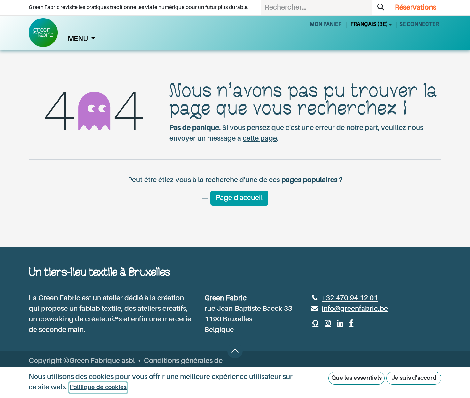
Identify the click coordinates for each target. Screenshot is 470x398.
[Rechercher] (381, 7)
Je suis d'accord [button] (413, 378)
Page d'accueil (239, 198)
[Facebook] (351, 323)
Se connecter (419, 24)
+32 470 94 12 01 (350, 298)
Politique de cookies (98, 387)
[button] (235, 350)
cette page (260, 138)
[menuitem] (81, 39)
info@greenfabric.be (355, 308)
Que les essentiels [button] (356, 378)
